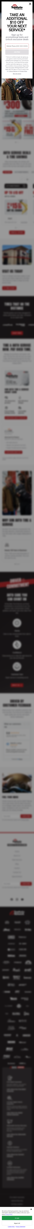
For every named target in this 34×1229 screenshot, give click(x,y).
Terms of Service (13, 71)
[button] (31, 1209)
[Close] (30, 4)
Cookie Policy (11, 1226)
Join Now (17, 52)
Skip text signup (17, 73)
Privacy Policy (23, 71)
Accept (17, 1218)
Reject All (17, 1223)
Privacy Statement (20, 1226)
